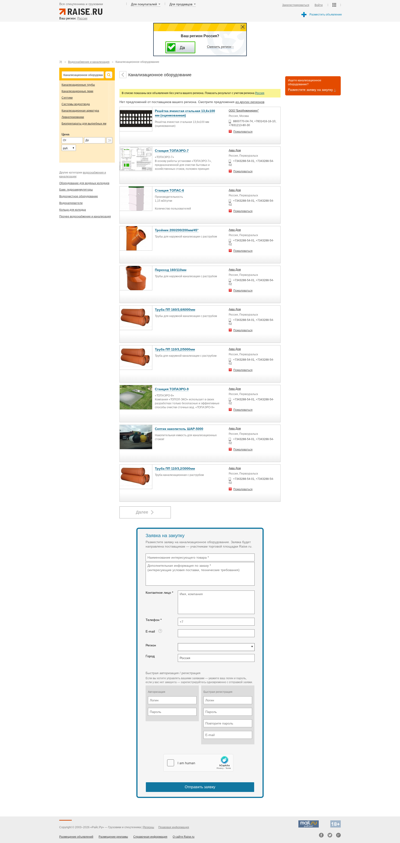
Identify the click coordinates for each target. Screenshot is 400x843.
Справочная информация (150, 836)
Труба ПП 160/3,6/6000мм (175, 309)
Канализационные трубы (78, 84)
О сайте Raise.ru (183, 836)
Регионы (148, 827)
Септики (67, 97)
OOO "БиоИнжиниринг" (244, 110)
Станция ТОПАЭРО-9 (172, 389)
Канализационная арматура (80, 110)
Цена (65, 134)
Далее (142, 512)
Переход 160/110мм (170, 270)
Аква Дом (235, 150)
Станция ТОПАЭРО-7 (172, 150)
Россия (259, 93)
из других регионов (249, 102)
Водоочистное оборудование (78, 196)
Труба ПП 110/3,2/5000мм (175, 349)
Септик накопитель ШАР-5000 (179, 429)
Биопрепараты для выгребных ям (84, 123)
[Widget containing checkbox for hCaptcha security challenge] (198, 763)
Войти (319, 5)
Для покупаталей (144, 4)
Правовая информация (173, 827)
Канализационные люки (77, 91)
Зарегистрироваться (295, 5)
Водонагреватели (71, 203)
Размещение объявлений (76, 836)
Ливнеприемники (73, 117)
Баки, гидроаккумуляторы (76, 189)
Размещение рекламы (113, 836)
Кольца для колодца (72, 209)
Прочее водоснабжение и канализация (85, 216)
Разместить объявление (325, 14)
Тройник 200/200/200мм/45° (177, 230)
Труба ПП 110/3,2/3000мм (175, 468)
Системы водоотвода (76, 104)
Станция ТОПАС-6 (169, 190)
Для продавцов (180, 4)
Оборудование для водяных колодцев (84, 183)
